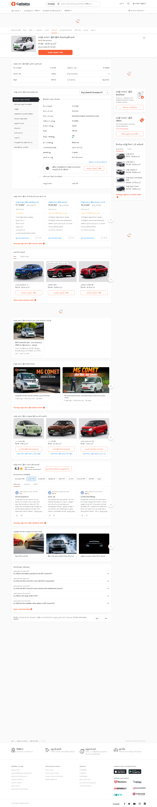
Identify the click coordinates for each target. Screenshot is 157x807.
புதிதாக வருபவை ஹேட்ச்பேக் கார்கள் (93, 556)
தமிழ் (121, 3)
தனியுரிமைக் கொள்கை (17, 779)
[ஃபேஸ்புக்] (124, 804)
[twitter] (129, 804)
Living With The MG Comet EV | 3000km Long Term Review (32, 395)
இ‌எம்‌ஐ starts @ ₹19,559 (46, 47)
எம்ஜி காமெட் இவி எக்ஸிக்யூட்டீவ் (27, 202)
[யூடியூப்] (134, 804)
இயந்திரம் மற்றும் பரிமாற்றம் (22, 99)
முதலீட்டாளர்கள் (15, 786)
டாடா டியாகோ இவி (20, 441)
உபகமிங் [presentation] (129, 149)
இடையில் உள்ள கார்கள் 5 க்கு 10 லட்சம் (61, 556)
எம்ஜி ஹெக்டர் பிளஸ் (132, 186)
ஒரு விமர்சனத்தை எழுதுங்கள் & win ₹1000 (59, 469)
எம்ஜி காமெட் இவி (16, 30)
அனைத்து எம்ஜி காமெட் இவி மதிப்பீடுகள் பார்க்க (28, 523)
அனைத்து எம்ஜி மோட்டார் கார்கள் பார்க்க (128, 194)
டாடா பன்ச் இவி (52, 441)
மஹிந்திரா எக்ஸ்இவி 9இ (87, 285)
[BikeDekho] (120, 782)
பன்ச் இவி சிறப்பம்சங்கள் (61, 449)
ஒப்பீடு (40, 237)
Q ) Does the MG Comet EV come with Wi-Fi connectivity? (33, 581)
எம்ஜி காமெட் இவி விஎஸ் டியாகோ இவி (29, 453)
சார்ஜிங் (16, 109)
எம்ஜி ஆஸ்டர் (130, 154)
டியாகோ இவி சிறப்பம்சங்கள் (29, 449)
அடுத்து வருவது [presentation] (24, 256)
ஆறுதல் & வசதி (19, 123)
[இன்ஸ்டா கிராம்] (140, 804)
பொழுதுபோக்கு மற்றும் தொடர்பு (23, 142)
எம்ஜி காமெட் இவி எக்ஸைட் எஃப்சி (93, 202)
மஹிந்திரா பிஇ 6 (52, 285)
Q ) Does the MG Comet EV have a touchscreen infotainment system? (38, 588)
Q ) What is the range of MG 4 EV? (25, 596)
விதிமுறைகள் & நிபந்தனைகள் (19, 776)
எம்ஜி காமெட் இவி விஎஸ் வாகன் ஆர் (94, 453)
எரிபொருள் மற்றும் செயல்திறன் (23, 104)
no (106, 618)
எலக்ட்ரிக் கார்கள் (28, 300)
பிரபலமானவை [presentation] (119, 149)
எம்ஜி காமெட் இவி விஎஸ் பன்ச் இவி (61, 453)
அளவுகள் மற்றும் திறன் (20, 118)
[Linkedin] (145, 804)
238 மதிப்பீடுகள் (47, 40)
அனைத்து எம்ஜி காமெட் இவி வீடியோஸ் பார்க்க (27, 407)
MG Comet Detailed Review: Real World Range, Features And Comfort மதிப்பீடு (84, 396)
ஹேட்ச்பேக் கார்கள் (21, 556)
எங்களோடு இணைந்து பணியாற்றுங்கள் (21, 773)
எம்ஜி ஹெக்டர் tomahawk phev (134, 179)
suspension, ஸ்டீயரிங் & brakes (23, 114)
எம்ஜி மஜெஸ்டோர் (131, 170)
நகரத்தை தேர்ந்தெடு (137, 10)
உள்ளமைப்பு (17, 128)
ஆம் (97, 618)
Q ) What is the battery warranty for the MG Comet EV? (32, 573)
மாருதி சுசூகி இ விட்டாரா (21, 285)
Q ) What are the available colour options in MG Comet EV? (34, 603)
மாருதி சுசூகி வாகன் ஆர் (87, 441)
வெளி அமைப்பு (18, 133)
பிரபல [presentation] (14, 256)
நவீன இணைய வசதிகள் (21, 147)
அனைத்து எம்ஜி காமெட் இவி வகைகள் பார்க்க (27, 243)
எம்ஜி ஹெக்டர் (130, 162)
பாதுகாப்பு (17, 137)
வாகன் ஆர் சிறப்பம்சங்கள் (94, 449)
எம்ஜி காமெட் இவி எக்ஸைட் (58, 202)
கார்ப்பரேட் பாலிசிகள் (16, 782)
